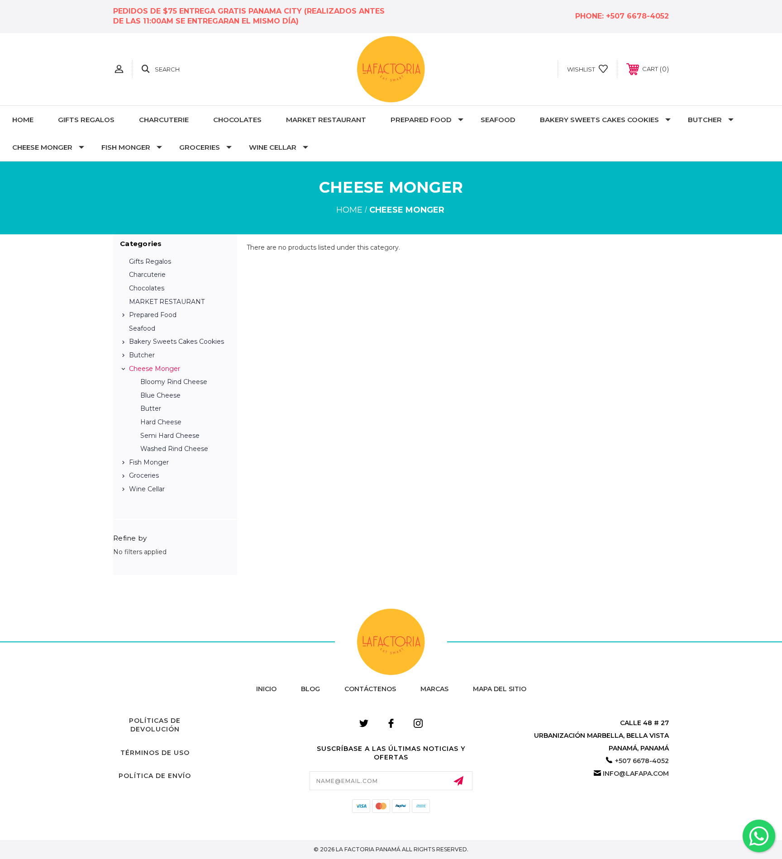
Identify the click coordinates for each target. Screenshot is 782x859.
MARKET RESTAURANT (326, 119)
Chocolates (237, 119)
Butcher (705, 119)
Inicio (266, 689)
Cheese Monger (42, 147)
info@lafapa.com (636, 773)
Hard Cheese (160, 422)
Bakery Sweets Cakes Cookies (599, 119)
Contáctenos (370, 689)
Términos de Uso (155, 753)
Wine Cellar (272, 147)
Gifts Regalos (86, 119)
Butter (150, 408)
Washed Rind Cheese (174, 449)
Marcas (434, 689)
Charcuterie (164, 119)
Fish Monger (125, 147)
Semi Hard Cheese (170, 436)
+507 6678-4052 (637, 16)
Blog (310, 689)
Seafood (498, 119)
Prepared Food (421, 119)
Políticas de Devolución (155, 725)
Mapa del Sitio (499, 689)
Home (22, 119)
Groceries (199, 147)
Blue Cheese (160, 395)
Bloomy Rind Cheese (173, 382)
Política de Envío (155, 776)
